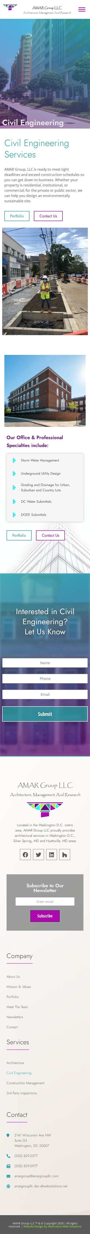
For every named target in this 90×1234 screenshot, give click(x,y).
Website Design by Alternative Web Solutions (52, 1226)
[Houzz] (64, 854)
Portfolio (13, 996)
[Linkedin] (51, 854)
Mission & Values (19, 986)
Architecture (15, 1062)
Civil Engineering (19, 1072)
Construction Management (25, 1083)
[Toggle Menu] (81, 9)
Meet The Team (17, 1006)
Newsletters (15, 1016)
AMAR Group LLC (47, 7)
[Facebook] (25, 854)
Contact (12, 1027)
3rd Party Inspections (22, 1093)
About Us (13, 976)
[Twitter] (38, 854)
